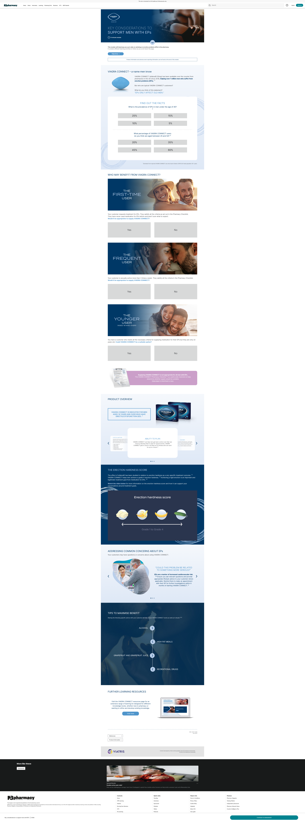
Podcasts (156, 811)
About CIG (192, 809)
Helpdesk (192, 806)
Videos (155, 809)
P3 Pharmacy (26, 806)
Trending (156, 798)
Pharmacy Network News (233, 806)
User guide (192, 811)
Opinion (119, 803)
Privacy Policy (193, 800)
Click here (155, 381)
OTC (118, 809)
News (118, 798)
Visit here (130, 714)
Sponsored (156, 803)
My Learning (120, 811)
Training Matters (19, 806)
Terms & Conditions (195, 798)
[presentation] (108, 443)
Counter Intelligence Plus (233, 809)
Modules (156, 806)
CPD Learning (120, 800)
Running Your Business (122, 806)
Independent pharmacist (233, 803)
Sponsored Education (111, 783)
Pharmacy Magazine (11, 806)
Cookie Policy (193, 803)
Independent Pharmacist (36, 806)
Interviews (156, 800)
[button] (152, 461)
